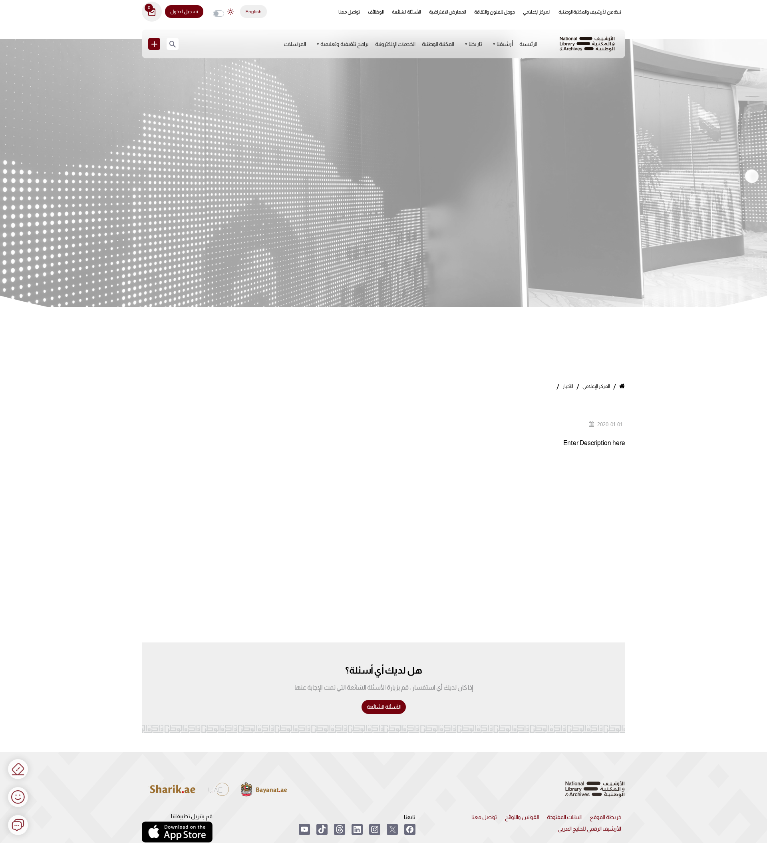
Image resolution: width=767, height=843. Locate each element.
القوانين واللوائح (522, 817)
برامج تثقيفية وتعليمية (344, 44)
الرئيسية (528, 44)
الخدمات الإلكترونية (395, 44)
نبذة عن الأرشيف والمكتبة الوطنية (589, 12)
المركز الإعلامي (536, 12)
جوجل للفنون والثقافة (494, 12)
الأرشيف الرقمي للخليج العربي (589, 828)
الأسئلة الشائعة (406, 12)
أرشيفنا (505, 44)
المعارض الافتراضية (447, 12)
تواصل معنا (349, 12)
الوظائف (376, 12)
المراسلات (295, 44)
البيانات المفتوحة (564, 817)
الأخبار (567, 386)
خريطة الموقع (605, 817)
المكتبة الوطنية (438, 44)
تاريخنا (475, 44)
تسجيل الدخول (184, 11)
